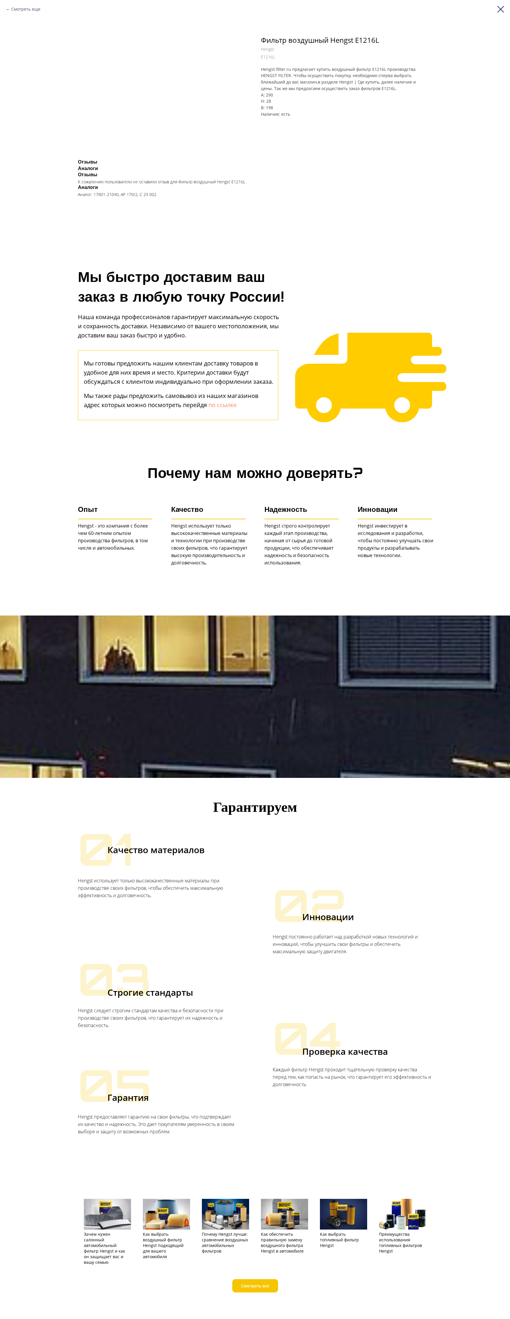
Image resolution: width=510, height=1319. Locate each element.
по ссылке (222, 405)
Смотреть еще (25, 9)
